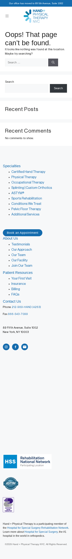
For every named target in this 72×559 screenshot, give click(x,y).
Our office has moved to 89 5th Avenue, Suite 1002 (36, 3)
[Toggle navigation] (7, 16)
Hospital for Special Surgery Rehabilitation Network (37, 527)
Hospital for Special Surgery (41, 531)
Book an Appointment (22, 232)
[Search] (53, 63)
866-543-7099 (18, 314)
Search (9, 81)
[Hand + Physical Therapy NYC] (36, 16)
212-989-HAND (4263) (26, 307)
